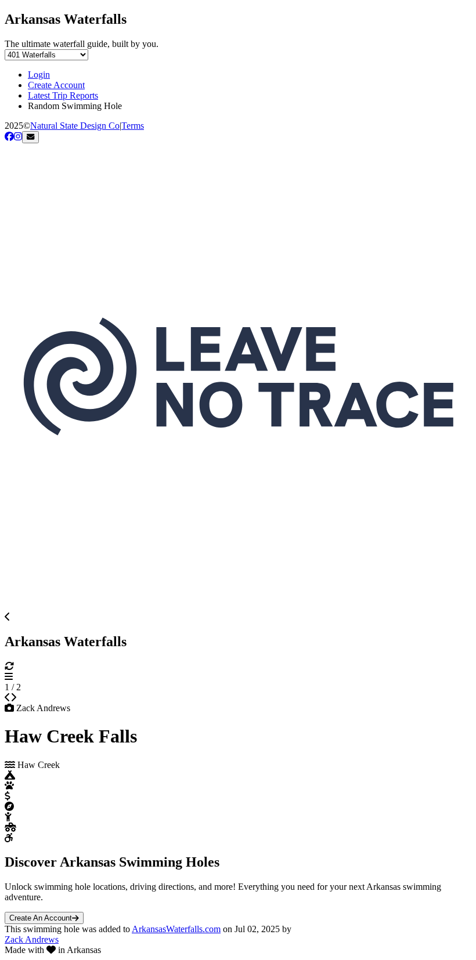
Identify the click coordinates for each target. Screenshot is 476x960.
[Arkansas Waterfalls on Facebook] (9, 137)
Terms (132, 126)
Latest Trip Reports (63, 95)
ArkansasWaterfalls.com (176, 929)
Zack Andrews (32, 939)
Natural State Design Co (75, 126)
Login (39, 74)
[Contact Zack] (30, 137)
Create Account (56, 85)
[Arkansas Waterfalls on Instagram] (18, 137)
